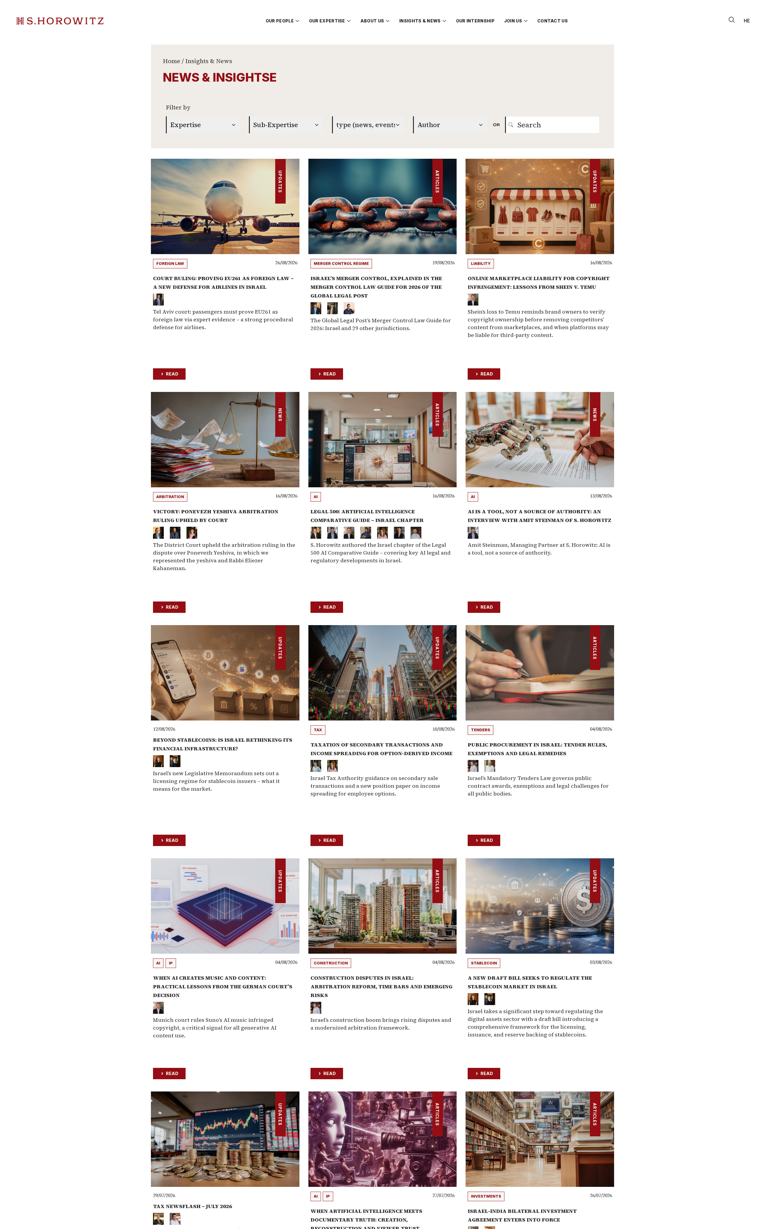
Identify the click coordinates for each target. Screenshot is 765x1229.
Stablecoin (484, 963)
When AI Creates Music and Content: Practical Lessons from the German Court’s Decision (222, 986)
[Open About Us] (387, 21)
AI (316, 496)
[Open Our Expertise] (349, 21)
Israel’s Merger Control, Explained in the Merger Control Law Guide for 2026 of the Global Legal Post (376, 286)
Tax (318, 729)
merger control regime (341, 263)
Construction (331, 963)
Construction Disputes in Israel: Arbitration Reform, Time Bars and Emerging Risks (381, 986)
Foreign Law (170, 263)
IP (171, 963)
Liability (481, 263)
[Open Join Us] (526, 21)
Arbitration (170, 496)
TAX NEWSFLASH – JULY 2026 (192, 1206)
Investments (486, 1196)
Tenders (480, 729)
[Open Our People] (297, 21)
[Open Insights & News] (444, 21)
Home (171, 61)
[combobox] (552, 125)
